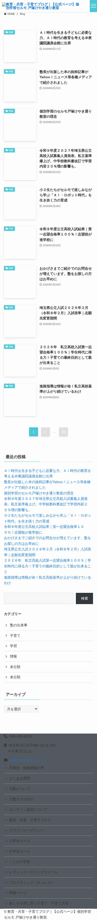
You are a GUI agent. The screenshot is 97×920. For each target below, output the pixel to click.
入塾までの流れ (21, 799)
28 (63, 432)
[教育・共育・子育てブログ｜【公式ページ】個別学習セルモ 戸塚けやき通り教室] (41, 6)
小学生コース (19, 841)
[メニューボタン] (93, 6)
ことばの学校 (19, 862)
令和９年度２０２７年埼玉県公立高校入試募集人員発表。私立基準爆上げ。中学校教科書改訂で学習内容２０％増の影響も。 (46, 504)
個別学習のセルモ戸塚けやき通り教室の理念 (39, 493)
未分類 (15, 667)
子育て (15, 636)
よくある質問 (19, 778)
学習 (13, 646)
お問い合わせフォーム (26, 760)
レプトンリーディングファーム (33, 872)
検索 (84, 598)
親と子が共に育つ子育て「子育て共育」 (40, 903)
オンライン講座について (28, 810)
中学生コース (19, 851)
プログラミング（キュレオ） (31, 883)
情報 (13, 656)
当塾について (19, 789)
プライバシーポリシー (26, 830)
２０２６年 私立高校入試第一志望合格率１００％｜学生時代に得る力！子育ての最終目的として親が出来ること (47, 566)
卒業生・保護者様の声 (26, 768)
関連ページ (18, 893)
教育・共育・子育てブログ (30, 820)
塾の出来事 (18, 625)
